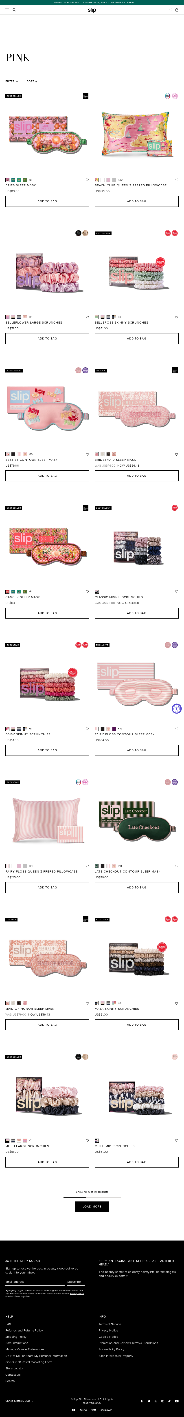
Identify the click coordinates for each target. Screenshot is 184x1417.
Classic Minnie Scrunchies (119, 597)
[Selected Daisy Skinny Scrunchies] (7, 729)
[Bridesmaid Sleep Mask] (25, 1003)
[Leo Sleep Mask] (25, 180)
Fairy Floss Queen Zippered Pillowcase (41, 871)
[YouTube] (176, 1401)
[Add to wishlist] (87, 180)
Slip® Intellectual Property (116, 1356)
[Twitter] (149, 1401)
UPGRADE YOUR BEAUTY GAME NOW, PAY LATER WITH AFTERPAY (92, 2)
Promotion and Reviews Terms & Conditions (128, 1343)
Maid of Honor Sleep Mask (29, 1009)
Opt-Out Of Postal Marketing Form (28, 1362)
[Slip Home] (92, 10)
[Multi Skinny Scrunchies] (103, 317)
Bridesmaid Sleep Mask (115, 460)
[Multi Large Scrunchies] (13, 317)
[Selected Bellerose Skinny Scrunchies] (97, 317)
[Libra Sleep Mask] (13, 180)
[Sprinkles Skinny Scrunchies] (114, 1003)
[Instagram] (163, 1401)
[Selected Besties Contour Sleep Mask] (7, 454)
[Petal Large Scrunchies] (25, 317)
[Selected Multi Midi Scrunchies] (97, 1141)
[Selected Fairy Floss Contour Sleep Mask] (97, 729)
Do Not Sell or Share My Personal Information (36, 1356)
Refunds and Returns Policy (24, 1330)
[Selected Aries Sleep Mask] (7, 180)
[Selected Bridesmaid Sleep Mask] (97, 454)
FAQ (8, 1324)
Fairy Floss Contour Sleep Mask (125, 734)
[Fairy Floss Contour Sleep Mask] (19, 454)
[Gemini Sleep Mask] (19, 180)
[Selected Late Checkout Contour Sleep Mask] (97, 866)
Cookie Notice (108, 1337)
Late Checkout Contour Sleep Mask (127, 871)
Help (9, 1316)
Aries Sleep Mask (20, 185)
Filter (10, 81)
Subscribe (74, 1282)
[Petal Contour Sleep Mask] (25, 454)
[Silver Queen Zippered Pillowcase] (114, 180)
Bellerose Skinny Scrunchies (122, 322)
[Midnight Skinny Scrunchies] (108, 317)
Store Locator (14, 1368)
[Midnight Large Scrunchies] (19, 317)
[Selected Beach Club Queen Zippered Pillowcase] (97, 180)
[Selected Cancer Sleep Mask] (7, 592)
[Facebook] (142, 1401)
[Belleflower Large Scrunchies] (25, 1141)
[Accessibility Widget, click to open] (177, 708)
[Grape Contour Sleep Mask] (114, 729)
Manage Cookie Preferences (24, 1349)
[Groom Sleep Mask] (108, 454)
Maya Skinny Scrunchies (117, 1009)
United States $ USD (18, 1401)
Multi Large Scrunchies (27, 1146)
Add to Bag (47, 201)
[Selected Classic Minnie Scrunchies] (97, 592)
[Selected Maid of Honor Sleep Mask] (7, 1003)
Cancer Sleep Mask (22, 597)
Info (102, 1316)
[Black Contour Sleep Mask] (13, 454)
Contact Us (12, 1375)
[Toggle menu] (7, 9)
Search (10, 1381)
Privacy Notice (108, 1330)
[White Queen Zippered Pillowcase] (103, 180)
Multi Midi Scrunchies (115, 1146)
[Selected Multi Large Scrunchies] (7, 1141)
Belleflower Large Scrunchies (34, 322)
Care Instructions (16, 1343)
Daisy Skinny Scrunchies (27, 734)
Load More (92, 1206)
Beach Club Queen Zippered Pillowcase (131, 185)
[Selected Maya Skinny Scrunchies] (97, 1003)
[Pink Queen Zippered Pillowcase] (108, 180)
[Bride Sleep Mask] (103, 454)
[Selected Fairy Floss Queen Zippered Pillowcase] (7, 866)
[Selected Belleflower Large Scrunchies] (7, 317)
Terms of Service (110, 1324)
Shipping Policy (15, 1337)
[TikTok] (169, 1401)
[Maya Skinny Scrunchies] (114, 317)
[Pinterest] (156, 1401)
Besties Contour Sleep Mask (31, 460)
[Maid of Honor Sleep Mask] (114, 454)
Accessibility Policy (111, 1349)
